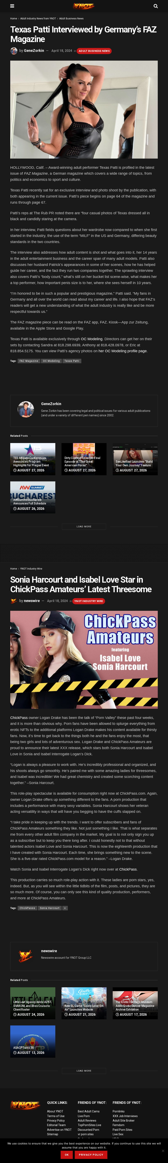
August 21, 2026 (81, 1014)
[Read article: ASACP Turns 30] (32, 1041)
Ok (67, 1154)
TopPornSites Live (89, 1125)
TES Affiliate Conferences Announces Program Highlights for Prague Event (31, 461)
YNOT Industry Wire (31, 568)
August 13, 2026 (30, 1053)
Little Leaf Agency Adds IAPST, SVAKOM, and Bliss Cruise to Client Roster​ (32, 1005)
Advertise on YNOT (59, 1129)
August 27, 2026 (30, 470)
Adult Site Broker (124, 1120)
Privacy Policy (56, 1120)
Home (13, 18)
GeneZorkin (34, 50)
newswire (32, 601)
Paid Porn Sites (122, 1129)
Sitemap (52, 1134)
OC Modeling (91, 339)
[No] (163, 1151)
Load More (84, 526)
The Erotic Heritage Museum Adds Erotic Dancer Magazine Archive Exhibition (135, 1005)
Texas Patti (72, 361)
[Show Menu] (12, 6)
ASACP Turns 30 (23, 1047)
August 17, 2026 (133, 1014)
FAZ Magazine (29, 361)
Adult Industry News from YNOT (38, 18)
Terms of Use (56, 1116)
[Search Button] (156, 6)
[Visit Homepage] (84, 6)
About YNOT (55, 1111)
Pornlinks (119, 1111)
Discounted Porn (88, 1129)
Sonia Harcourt (50, 908)
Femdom (118, 1125)
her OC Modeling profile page (123, 351)
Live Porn (84, 1116)
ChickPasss (27, 908)
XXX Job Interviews (125, 1116)
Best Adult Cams (89, 1111)
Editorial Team (56, 1125)
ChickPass (19, 718)
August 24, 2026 (30, 1014)
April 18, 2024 (61, 51)
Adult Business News (71, 18)
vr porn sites (86, 1134)
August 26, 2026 (30, 509)
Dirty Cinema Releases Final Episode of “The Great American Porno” (82, 461)
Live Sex (118, 1134)
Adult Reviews (87, 1120)
